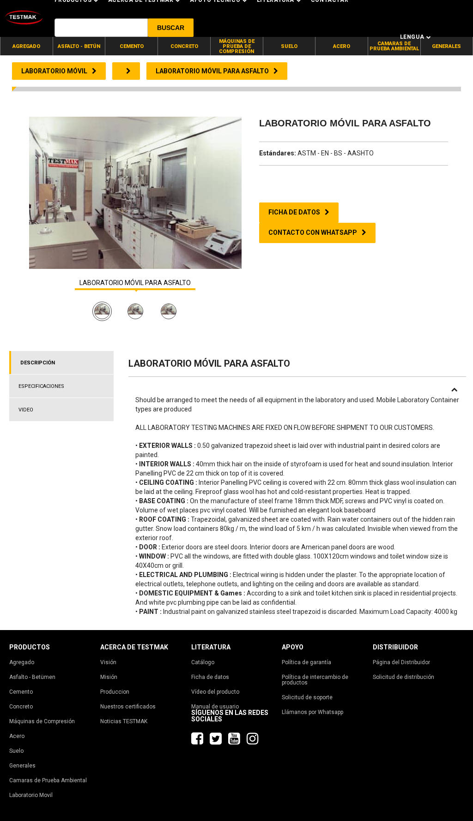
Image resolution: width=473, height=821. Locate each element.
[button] (171, 27)
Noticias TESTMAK (123, 721)
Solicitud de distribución (403, 677)
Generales (22, 765)
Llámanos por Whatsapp (312, 712)
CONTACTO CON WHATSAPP (312, 232)
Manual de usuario (215, 706)
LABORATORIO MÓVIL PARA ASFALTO (135, 283)
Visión (108, 662)
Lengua (412, 37)
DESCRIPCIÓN (37, 363)
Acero (16, 736)
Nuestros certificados (128, 706)
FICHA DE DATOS (294, 212)
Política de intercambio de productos (315, 679)
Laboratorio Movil (31, 795)
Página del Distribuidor (401, 662)
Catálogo (202, 662)
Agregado (21, 662)
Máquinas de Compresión (42, 721)
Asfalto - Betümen (32, 677)
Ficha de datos (210, 677)
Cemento (21, 692)
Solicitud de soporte (307, 697)
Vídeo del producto (215, 692)
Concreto (21, 706)
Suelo (16, 751)
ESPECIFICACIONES (41, 386)
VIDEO (25, 410)
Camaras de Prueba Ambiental (48, 780)
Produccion (114, 692)
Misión (108, 677)
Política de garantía (306, 662)
